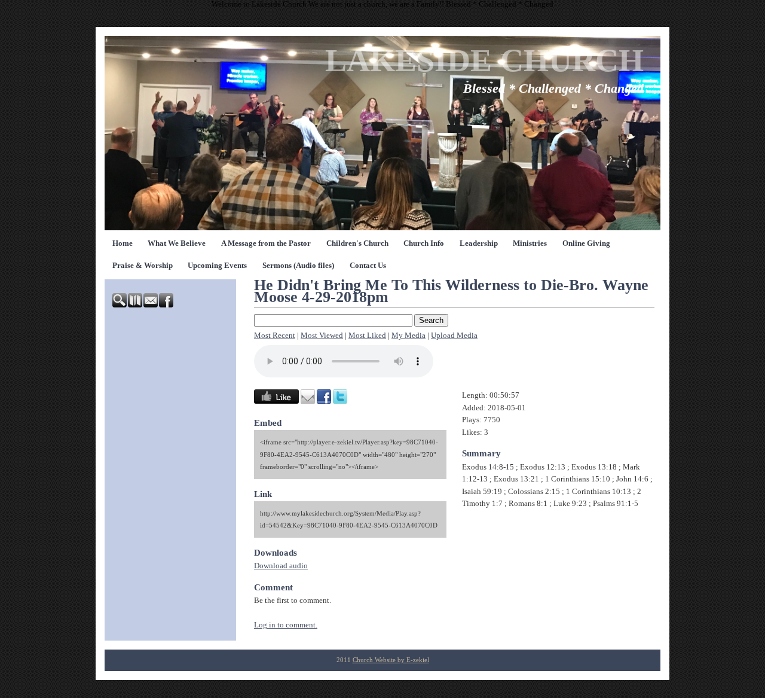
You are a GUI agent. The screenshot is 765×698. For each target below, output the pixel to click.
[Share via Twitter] (340, 401)
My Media (408, 335)
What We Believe (177, 243)
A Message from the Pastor (266, 243)
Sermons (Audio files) (298, 265)
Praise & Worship (142, 265)
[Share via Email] (308, 401)
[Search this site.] (120, 305)
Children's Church (357, 243)
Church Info (423, 243)
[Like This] (276, 401)
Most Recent (274, 335)
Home (122, 243)
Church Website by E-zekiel (391, 660)
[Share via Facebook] (324, 401)
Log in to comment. (285, 625)
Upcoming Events (217, 265)
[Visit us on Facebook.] (167, 305)
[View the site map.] (135, 305)
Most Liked (367, 335)
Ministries (530, 243)
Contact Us (368, 265)
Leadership (479, 243)
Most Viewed (322, 335)
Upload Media (454, 335)
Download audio (281, 566)
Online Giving (586, 243)
